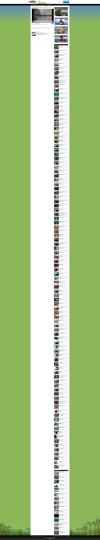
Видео (34, 4)
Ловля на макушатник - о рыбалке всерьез (62, 519)
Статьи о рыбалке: (35, 31)
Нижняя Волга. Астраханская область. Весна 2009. (63, 136)
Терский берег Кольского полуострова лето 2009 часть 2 (63, 243)
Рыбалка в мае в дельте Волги (63, 465)
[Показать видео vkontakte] (51, 23)
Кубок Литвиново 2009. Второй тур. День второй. (63, 247)
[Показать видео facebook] (53, 23)
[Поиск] (61, 1)
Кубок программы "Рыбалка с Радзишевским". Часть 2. (63, 307)
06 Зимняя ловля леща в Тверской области (62, 435)
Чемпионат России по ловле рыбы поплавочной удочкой (63, 328)
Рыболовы (45, 4)
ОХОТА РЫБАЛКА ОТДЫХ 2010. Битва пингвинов (63, 127)
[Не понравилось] (34, 23)
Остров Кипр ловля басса (62, 319)
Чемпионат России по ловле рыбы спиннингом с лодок (63, 350)
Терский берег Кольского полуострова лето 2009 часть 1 (63, 191)
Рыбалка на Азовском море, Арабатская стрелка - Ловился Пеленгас (63, 524)
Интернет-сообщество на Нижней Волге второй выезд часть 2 (63, 123)
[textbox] (50, 1)
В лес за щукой (61, 105)
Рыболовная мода (61, 268)
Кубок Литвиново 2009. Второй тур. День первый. (63, 110)
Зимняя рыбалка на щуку (62, 488)
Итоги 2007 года (61, 62)
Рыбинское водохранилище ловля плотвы (62, 388)
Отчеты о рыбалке (40, 4)
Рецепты (61, 4)
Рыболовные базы (50, 4)
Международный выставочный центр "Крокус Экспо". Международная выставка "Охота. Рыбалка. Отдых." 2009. (63, 213)
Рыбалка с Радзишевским (40, 32)
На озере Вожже (61, 238)
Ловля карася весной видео (62, 505)
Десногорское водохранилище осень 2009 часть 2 (63, 144)
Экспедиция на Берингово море (63, 88)
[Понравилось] (32, 23)
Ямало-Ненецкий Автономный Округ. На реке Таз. (63, 414)
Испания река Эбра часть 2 (62, 92)
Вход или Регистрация (66, 2)
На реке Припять (61, 439)
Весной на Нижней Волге (62, 229)
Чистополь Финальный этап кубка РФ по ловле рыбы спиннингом (62, 316)
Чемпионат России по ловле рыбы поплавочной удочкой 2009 (63, 97)
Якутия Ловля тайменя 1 (62, 396)
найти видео (59, 1)
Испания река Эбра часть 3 (62, 332)
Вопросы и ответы (65, 4)
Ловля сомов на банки (62, 471)
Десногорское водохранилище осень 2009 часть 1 (63, 54)
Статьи (37, 4)
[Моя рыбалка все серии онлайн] (61, 42)
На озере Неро (61, 456)
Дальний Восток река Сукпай (63, 379)
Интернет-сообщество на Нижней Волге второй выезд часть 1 (63, 158)
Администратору (50, 538)
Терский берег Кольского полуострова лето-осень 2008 (63, 114)
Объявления (57, 4)
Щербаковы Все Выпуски (58, 9)
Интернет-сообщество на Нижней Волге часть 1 (62, 140)
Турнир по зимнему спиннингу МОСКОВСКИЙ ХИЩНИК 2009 (63, 200)
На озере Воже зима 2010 (62, 362)
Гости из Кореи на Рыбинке (62, 152)
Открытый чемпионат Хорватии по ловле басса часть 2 (63, 221)
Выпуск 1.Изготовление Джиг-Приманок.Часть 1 (63, 514)
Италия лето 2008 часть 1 (62, 259)
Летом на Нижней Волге (62, 84)
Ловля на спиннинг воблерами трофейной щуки (63, 531)
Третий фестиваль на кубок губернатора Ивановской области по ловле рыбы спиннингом (62, 81)
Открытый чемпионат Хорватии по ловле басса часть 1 (63, 71)
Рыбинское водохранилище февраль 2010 (62, 178)
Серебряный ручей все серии (59, 18)
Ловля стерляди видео (62, 484)
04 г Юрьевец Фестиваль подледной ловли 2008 (62, 337)
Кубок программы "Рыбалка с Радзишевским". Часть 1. (63, 118)
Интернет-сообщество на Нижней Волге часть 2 (62, 225)
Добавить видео (35, 8)
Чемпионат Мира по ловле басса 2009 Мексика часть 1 (63, 170)
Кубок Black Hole (61, 131)
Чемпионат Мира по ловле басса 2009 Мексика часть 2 (63, 76)
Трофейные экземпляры (62, 302)
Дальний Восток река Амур (62, 426)
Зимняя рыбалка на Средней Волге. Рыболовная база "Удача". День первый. (63, 402)
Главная (32, 4)
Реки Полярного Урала (62, 405)
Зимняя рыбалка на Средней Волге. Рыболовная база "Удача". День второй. (63, 376)
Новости (54, 4)
